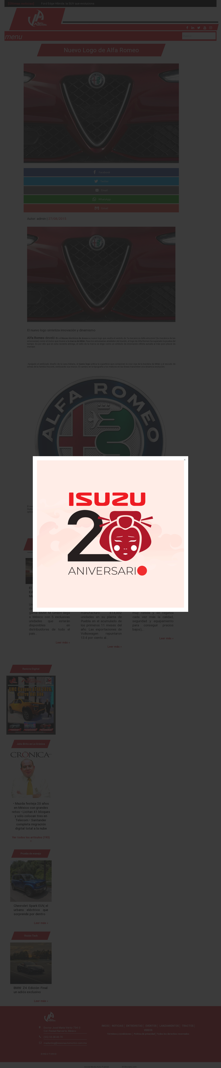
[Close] (184, 460)
